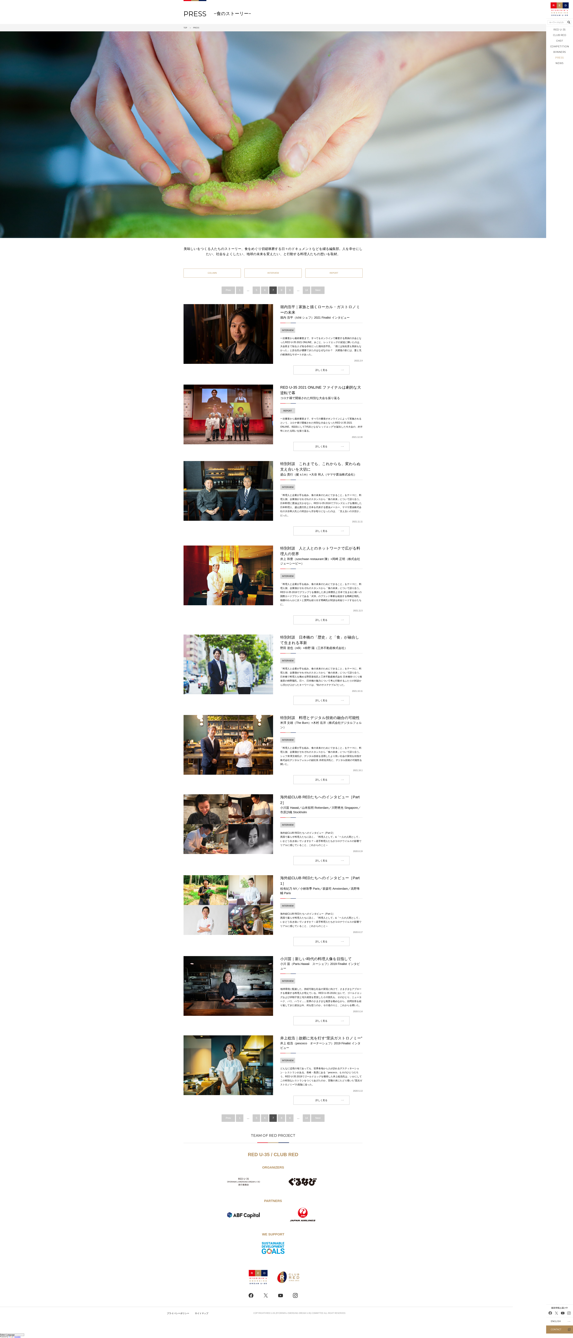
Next (318, 290)
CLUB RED (559, 35)
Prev (228, 290)
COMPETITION (559, 46)
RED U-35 (559, 29)
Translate (17, 1337)
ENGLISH (556, 1321)
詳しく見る (321, 370)
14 (306, 290)
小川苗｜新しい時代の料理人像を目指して (320, 963)
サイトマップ (201, 1313)
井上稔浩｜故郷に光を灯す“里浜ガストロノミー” (321, 1042)
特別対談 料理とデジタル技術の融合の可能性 (321, 722)
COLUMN (212, 273)
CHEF (559, 40)
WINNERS (559, 52)
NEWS (560, 63)
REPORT (334, 273)
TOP (185, 28)
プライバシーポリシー (178, 1313)
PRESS (559, 57)
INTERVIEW (273, 273)
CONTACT (556, 1329)
